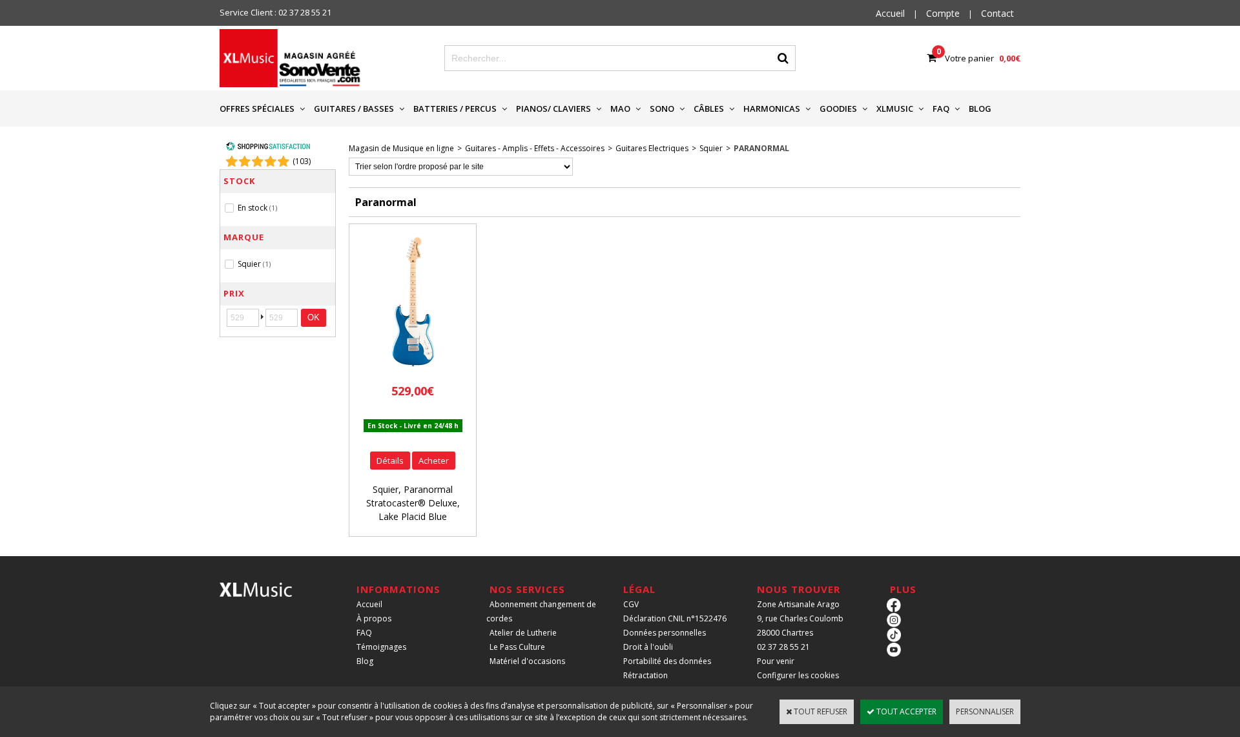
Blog (364, 661)
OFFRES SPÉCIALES (257, 108)
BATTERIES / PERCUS (455, 108)
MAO (620, 108)
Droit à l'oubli (648, 646)
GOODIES (838, 108)
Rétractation (645, 675)
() (302, 161)
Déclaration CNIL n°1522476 (675, 618)
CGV (631, 604)
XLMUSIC (894, 108)
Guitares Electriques (651, 148)
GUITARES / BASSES (354, 108)
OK (313, 317)
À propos (373, 618)
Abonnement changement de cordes (541, 611)
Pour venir (775, 661)
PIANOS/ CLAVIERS (553, 108)
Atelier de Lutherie (523, 632)
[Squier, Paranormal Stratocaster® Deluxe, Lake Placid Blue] (413, 369)
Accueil (369, 604)
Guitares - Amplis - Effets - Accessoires (534, 148)
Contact (997, 13)
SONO (662, 108)
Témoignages (381, 646)
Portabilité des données (667, 661)
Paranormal (761, 148)
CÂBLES (709, 108)
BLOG (980, 108)
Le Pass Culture (517, 646)
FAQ (941, 108)
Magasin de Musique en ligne (401, 148)
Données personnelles (664, 632)
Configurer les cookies (798, 675)
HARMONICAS (771, 108)
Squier (711, 148)
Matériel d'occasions (527, 661)
